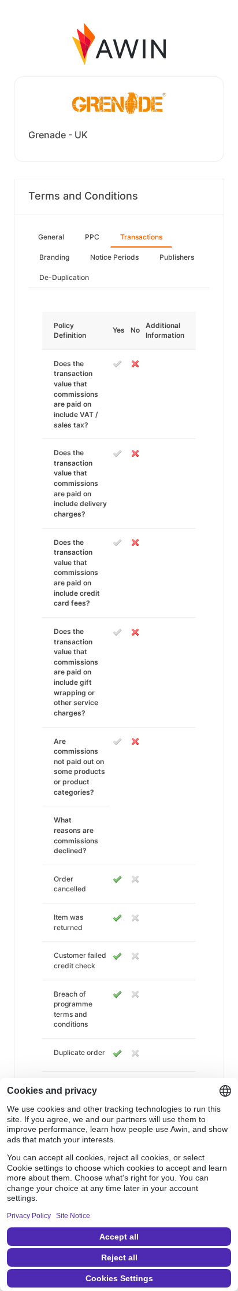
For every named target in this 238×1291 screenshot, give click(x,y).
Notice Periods (114, 257)
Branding (54, 257)
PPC (92, 237)
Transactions (141, 237)
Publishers (176, 257)
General (51, 237)
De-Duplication (64, 277)
